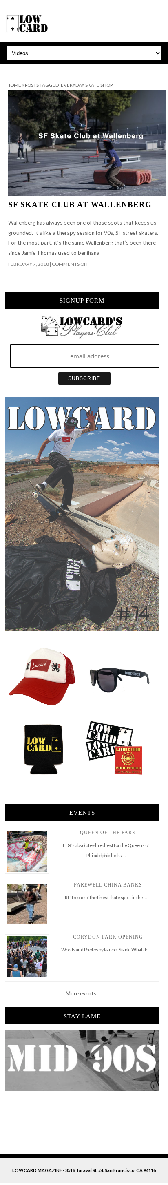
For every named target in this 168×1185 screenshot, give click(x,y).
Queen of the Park (108, 833)
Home (14, 85)
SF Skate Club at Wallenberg (80, 204)
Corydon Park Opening (108, 937)
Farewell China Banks (108, 885)
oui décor (11, 69)
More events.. (82, 993)
